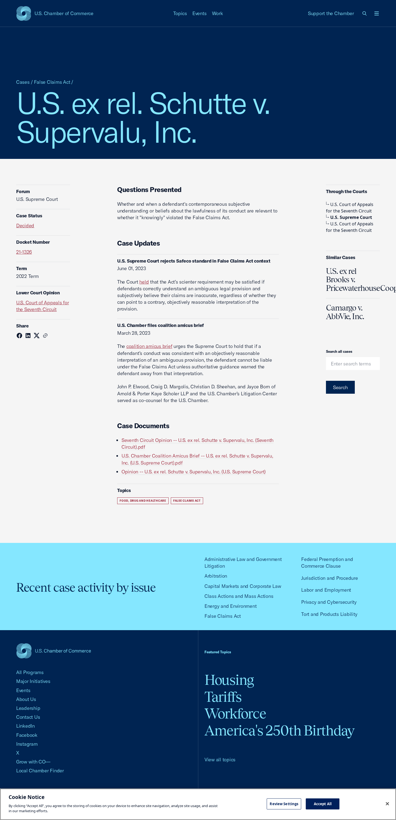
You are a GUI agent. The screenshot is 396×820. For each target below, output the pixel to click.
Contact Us (28, 717)
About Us (26, 699)
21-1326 (24, 252)
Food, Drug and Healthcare (143, 501)
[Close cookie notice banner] (387, 803)
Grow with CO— (33, 762)
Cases (23, 82)
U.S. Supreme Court (351, 217)
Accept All (323, 803)
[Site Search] (365, 13)
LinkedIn (25, 726)
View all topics (219, 759)
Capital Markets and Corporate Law (242, 586)
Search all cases (339, 351)
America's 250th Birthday (279, 730)
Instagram (27, 744)
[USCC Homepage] (53, 650)
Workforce (235, 713)
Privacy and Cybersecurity (329, 602)
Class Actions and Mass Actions (238, 596)
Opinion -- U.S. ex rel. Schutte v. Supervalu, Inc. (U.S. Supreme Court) (193, 472)
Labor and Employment (326, 590)
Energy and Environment (230, 606)
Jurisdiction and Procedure (329, 578)
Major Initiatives (33, 681)
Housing (229, 680)
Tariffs (223, 697)
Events (199, 13)
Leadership (28, 708)
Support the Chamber (331, 13)
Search (340, 387)
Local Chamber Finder (40, 770)
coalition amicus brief (149, 346)
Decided (25, 225)
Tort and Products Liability (329, 614)
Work (217, 13)
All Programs (30, 672)
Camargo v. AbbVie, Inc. (345, 312)
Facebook (26, 735)
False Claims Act (52, 82)
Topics (180, 13)
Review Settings (284, 803)
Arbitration (215, 576)
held (144, 282)
